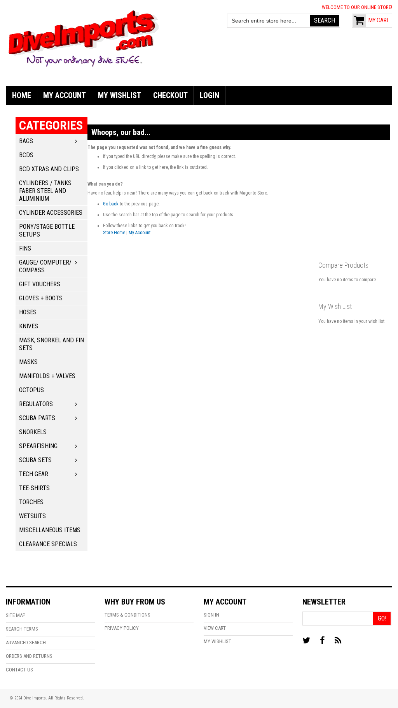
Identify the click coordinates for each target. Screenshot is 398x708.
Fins (25, 248)
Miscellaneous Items (49, 530)
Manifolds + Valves (47, 376)
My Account (139, 232)
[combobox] (269, 20)
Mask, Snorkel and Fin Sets (51, 344)
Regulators (36, 404)
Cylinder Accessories (50, 212)
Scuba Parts (37, 418)
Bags (26, 141)
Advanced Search (26, 642)
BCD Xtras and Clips (49, 169)
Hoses (28, 312)
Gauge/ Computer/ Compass (45, 266)
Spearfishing (38, 446)
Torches (31, 502)
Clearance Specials (48, 544)
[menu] (199, 95)
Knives (28, 326)
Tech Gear (33, 474)
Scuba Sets (35, 460)
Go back (111, 204)
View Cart (215, 628)
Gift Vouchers (39, 284)
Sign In (211, 615)
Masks (28, 362)
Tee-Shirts (34, 488)
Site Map (15, 615)
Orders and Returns (29, 656)
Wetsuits (32, 516)
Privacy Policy (122, 628)
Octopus (31, 390)
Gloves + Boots (41, 298)
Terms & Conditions (127, 615)
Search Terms (22, 629)
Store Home (114, 232)
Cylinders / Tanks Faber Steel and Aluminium (45, 190)
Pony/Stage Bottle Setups (47, 230)
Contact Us (19, 670)
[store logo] (83, 37)
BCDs (26, 155)
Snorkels (33, 432)
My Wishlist (217, 641)
